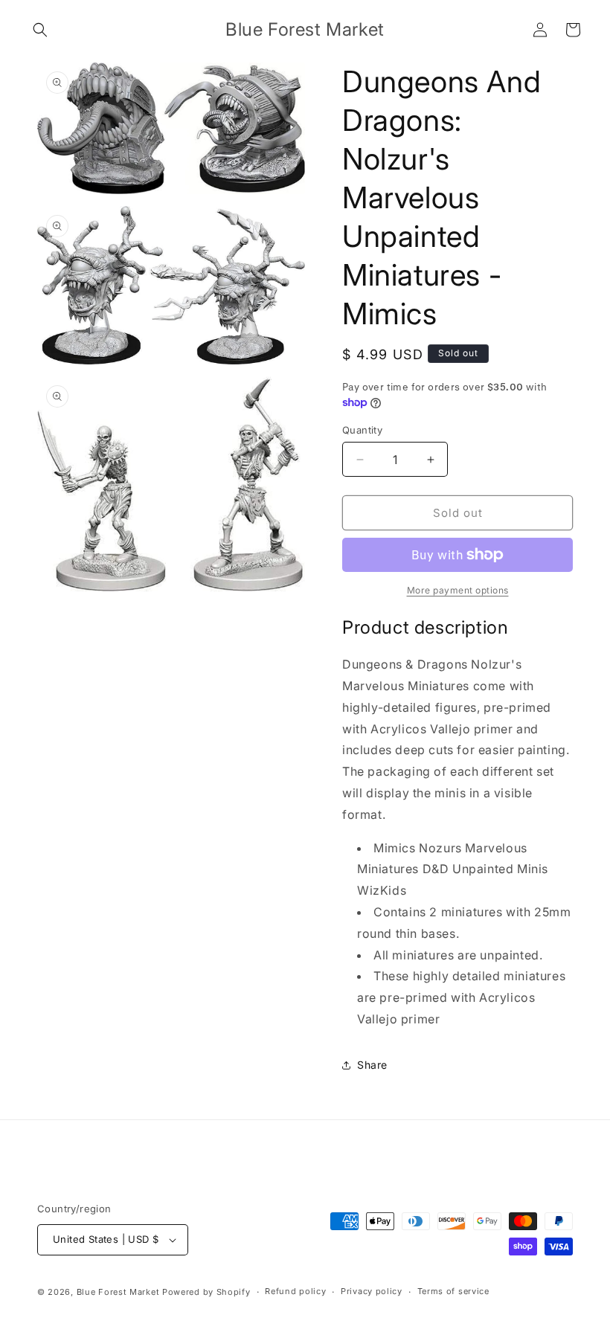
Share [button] (372, 1064)
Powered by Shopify (206, 1292)
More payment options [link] (458, 590)
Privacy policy (371, 1291)
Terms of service (453, 1291)
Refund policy (295, 1291)
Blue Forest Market (118, 1292)
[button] (40, 29)
